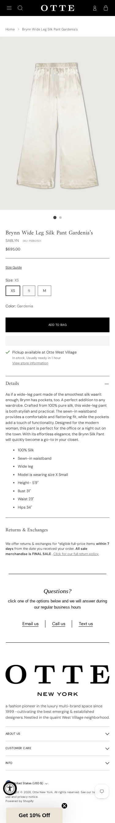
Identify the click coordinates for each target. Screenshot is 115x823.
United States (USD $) (28, 783)
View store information (30, 363)
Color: (19, 306)
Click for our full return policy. (76, 554)
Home (10, 29)
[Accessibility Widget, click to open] (10, 788)
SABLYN (12, 240)
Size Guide (14, 267)
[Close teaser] (64, 806)
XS (13, 290)
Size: (12, 280)
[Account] (95, 8)
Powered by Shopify (19, 801)
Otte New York (43, 792)
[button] (34, 815)
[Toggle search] (20, 8)
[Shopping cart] (106, 8)
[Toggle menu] (9, 8)
